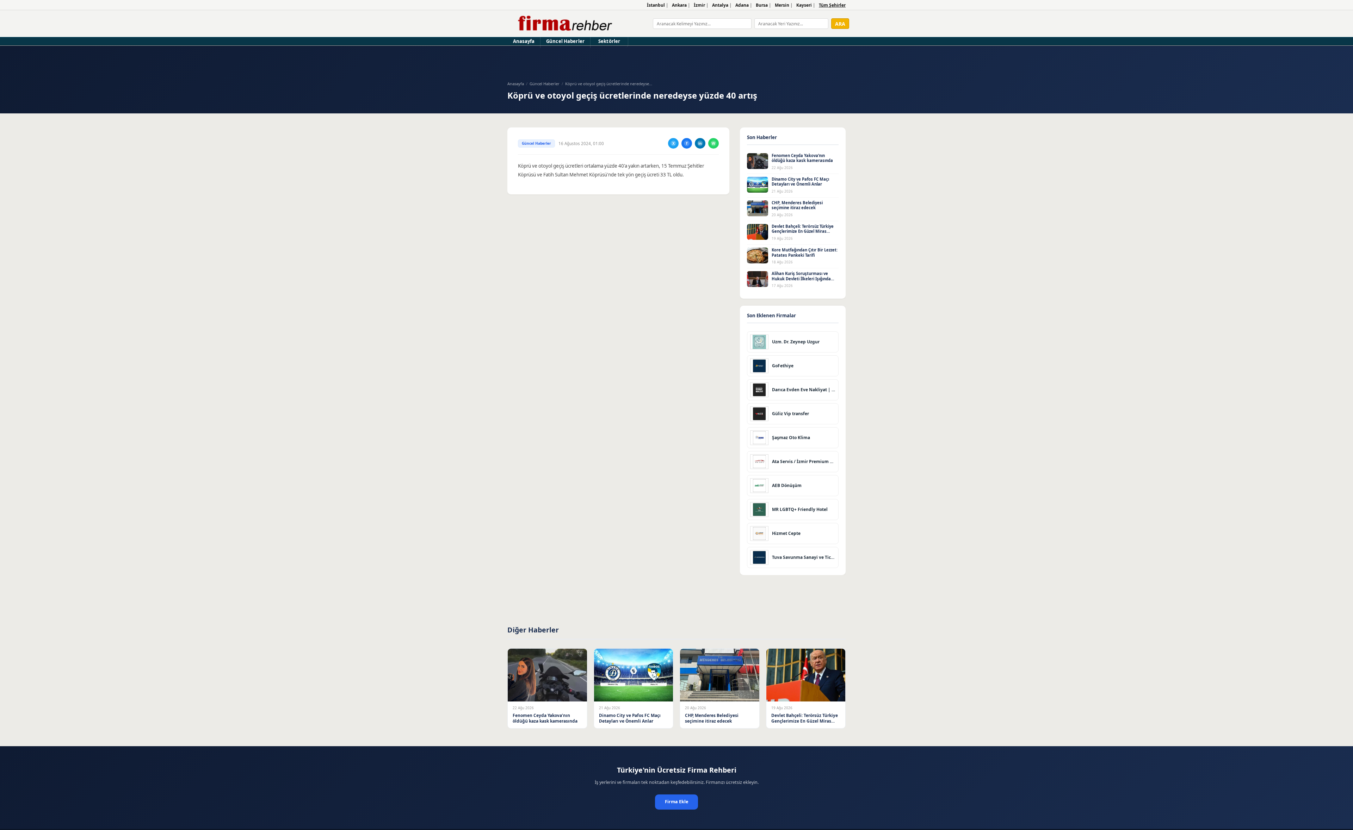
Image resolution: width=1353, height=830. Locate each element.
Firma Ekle (676, 802)
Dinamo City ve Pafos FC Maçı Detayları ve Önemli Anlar (800, 181)
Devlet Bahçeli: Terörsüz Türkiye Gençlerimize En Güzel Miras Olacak (803, 231)
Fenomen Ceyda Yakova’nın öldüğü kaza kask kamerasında (802, 158)
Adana (742, 5)
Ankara (679, 5)
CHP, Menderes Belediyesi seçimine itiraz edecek (797, 205)
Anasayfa (524, 41)
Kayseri (804, 5)
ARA (840, 23)
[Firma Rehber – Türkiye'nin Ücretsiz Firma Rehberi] (564, 23)
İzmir (699, 5)
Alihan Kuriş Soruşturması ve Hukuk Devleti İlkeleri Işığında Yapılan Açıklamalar (801, 278)
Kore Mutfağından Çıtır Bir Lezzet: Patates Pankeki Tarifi (805, 252)
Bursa (762, 5)
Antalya (720, 5)
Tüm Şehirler (832, 5)
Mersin (782, 5)
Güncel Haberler (565, 41)
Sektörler (609, 41)
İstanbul (656, 5)
